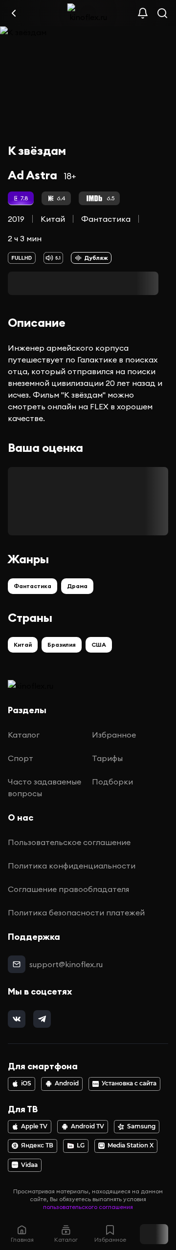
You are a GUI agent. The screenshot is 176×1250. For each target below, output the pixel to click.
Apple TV (34, 1126)
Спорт (20, 758)
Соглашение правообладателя (68, 889)
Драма (77, 586)
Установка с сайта (129, 1083)
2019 (16, 219)
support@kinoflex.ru (66, 964)
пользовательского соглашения (88, 1206)
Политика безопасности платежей (76, 912)
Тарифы (107, 758)
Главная (22, 1239)
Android (67, 1083)
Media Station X (131, 1145)
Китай (53, 219)
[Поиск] (162, 13)
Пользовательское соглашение (69, 842)
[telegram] (42, 1019)
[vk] (16, 1019)
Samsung (141, 1126)
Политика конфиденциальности (71, 865)
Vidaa (29, 1165)
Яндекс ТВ (37, 1145)
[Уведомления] (143, 13)
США (98, 644)
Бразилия (61, 644)
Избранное (114, 735)
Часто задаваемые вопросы (44, 787)
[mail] (16, 964)
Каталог (24, 735)
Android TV (87, 1126)
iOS (26, 1083)
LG (81, 1145)
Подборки (112, 781)
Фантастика (106, 219)
